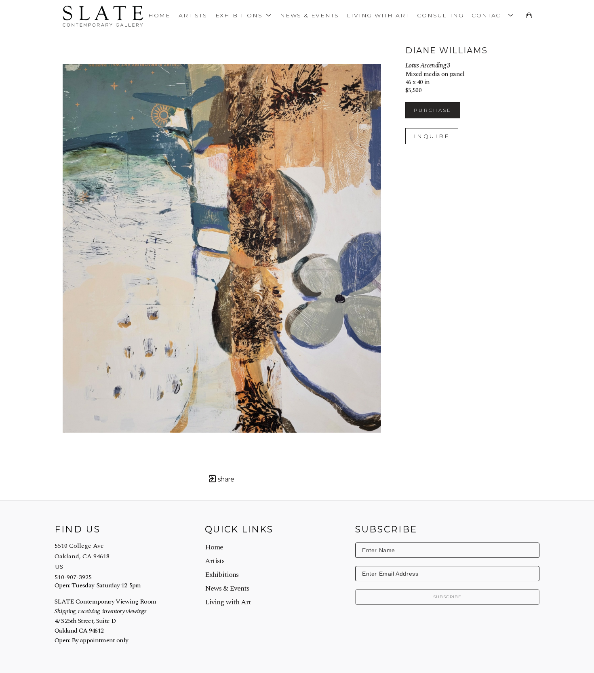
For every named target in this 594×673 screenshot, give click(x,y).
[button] (243, 15)
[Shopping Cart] (528, 15)
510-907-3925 (73, 577)
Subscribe (447, 596)
